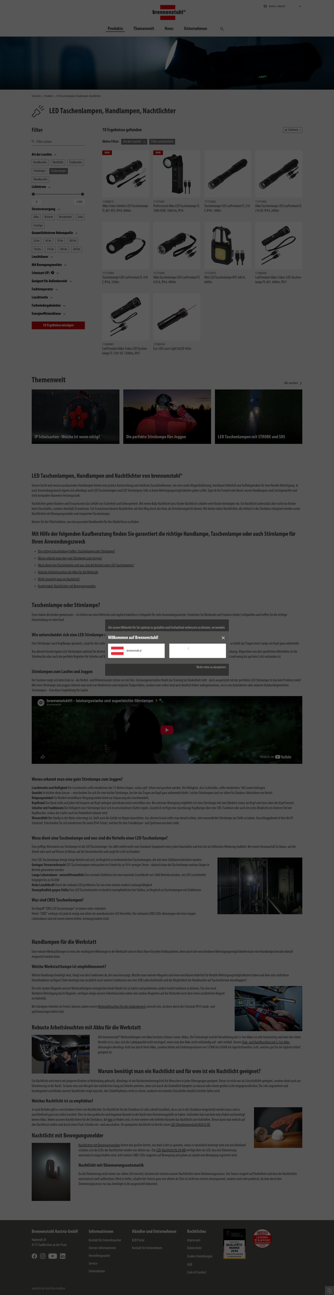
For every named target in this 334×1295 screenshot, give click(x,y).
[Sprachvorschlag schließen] (223, 638)
